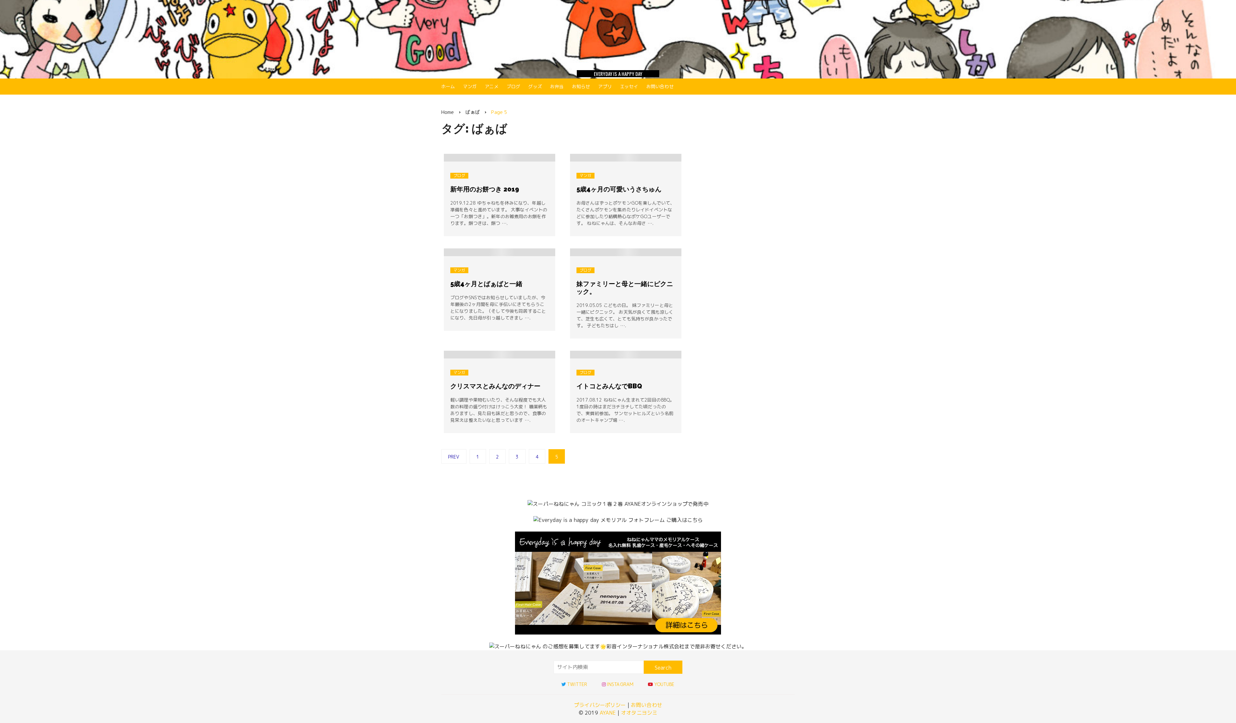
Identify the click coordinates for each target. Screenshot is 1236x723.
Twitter (577, 684)
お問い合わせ (660, 86)
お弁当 (557, 86)
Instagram (620, 684)
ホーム (448, 86)
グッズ (535, 86)
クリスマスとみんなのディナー (495, 386)
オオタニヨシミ (639, 712)
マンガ (470, 86)
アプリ (605, 86)
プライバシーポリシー (600, 705)
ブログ (513, 86)
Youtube (664, 684)
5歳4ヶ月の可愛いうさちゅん (618, 189)
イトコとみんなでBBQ (609, 386)
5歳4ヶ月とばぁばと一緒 (486, 284)
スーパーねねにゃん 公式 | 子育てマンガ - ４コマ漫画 (618, 38)
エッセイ (629, 86)
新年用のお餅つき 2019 (484, 189)
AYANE (608, 712)
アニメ (491, 86)
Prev (454, 457)
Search (663, 667)
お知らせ (581, 86)
